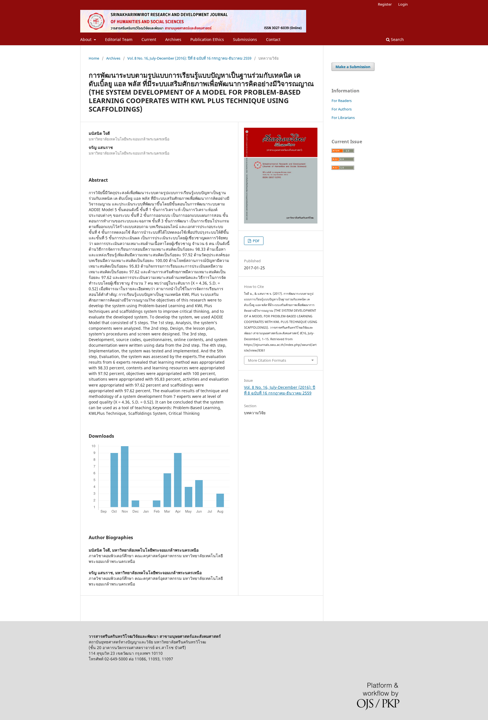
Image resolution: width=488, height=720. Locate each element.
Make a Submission (353, 66)
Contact (273, 39)
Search (397, 39)
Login (403, 4)
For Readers (342, 100)
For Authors (342, 109)
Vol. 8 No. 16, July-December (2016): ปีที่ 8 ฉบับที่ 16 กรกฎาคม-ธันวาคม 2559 (189, 58)
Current (148, 39)
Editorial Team (118, 39)
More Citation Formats (267, 360)
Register (385, 4)
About (86, 39)
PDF (256, 240)
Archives (173, 39)
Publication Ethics (207, 39)
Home (94, 58)
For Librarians (343, 117)
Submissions (245, 39)
